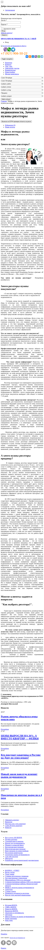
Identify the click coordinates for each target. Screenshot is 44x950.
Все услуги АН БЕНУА (13, 837)
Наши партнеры (11, 918)
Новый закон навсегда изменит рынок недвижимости (19, 775)
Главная (4, 101)
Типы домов (9, 874)
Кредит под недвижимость (15, 843)
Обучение (8, 915)
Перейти (4, 934)
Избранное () (10, 125)
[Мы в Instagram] (14, 944)
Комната (8, 64)
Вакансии (8, 822)
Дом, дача (8, 66)
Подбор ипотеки (11, 839)
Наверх (3, 948)
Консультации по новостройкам (16, 851)
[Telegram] (42, 56)
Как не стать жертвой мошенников (18, 895)
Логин (4, 20)
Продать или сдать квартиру (15, 824)
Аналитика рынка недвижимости (17, 855)
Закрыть (4, 35)
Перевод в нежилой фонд (14, 845)
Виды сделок (10, 872)
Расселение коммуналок (14, 853)
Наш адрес (9, 920)
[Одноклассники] (30, 56)
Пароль (4, 24)
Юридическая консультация (15, 849)
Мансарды (9, 858)
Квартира (8, 63)
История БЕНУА (11, 905)
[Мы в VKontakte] (8, 944)
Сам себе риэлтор (11, 856)
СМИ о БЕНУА (10, 907)
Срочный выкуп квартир (14, 841)
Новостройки (10, 72)
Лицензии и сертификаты (14, 913)
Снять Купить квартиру (13, 826)
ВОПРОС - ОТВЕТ (12, 870)
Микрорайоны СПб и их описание (17, 880)
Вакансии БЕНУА (11, 911)
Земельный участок (12, 68)
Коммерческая (10, 70)
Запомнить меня (9, 29)
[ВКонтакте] (27, 56)
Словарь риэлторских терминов (16, 876)
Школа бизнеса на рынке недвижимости (20, 916)
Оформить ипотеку (12, 820)
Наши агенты (10, 127)
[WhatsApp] (39, 56)
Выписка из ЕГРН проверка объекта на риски (16, 121)
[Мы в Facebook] (3, 944)
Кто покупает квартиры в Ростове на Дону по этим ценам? (21, 756)
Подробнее (5, 729)
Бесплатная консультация (14, 847)
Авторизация (10, 10)
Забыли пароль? (6, 33)
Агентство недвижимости (17, 937)
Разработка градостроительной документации (22, 860)
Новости (8, 827)
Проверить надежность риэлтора (17, 893)
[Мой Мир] (33, 56)
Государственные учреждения (16, 878)
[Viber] (36, 56)
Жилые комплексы (12, 74)
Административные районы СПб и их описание (22, 882)
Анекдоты (9, 889)
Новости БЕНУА (11, 909)
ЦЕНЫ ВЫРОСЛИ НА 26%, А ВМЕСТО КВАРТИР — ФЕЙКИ (20, 737)
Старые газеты (10, 891)
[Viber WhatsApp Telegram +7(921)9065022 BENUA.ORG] (14, 54)
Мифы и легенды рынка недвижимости (19, 887)
